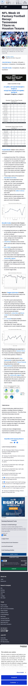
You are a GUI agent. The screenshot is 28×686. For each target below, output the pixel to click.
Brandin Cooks (7, 68)
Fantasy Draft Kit (5, 618)
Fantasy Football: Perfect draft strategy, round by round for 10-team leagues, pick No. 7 (14, 487)
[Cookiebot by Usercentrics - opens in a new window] (20, 647)
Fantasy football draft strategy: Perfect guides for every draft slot (13, 491)
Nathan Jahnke (10, 56)
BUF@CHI (14, 92)
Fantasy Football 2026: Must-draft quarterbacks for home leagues (11, 474)
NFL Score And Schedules (7, 608)
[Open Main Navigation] (2, 7)
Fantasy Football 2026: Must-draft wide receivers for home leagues (13, 469)
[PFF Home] (5, 7)
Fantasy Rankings (5, 620)
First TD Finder (4, 606)
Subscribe (3, 638)
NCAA (2, 3)
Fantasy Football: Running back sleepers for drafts (13, 461)
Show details (20, 672)
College (3, 596)
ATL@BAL (7, 87)
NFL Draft (3, 597)
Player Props (4, 604)
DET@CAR (14, 87)
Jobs (2, 579)
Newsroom (3, 581)
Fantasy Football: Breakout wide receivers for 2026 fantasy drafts (13, 456)
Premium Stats (4, 612)
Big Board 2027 (4, 622)
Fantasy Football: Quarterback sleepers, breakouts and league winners (13, 478)
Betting (3, 590)
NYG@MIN (20, 90)
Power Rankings (5, 614)
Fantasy (3, 592)
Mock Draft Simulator (6, 624)
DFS (2, 594)
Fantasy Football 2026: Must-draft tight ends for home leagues (13, 465)
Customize (13, 682)
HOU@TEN (7, 90)
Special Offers (4, 639)
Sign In (25, 7)
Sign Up (14, 568)
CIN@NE (13, 90)
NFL (2, 1)
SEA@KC (21, 87)
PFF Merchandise (5, 641)
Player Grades (4, 610)
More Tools (14, 554)
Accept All (14, 677)
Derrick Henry (7, 62)
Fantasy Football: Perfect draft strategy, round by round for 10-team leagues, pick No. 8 (14, 483)
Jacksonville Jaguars (15, 375)
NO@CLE (14, 88)
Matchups (3, 616)
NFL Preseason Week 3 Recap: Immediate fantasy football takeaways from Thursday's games (13, 452)
